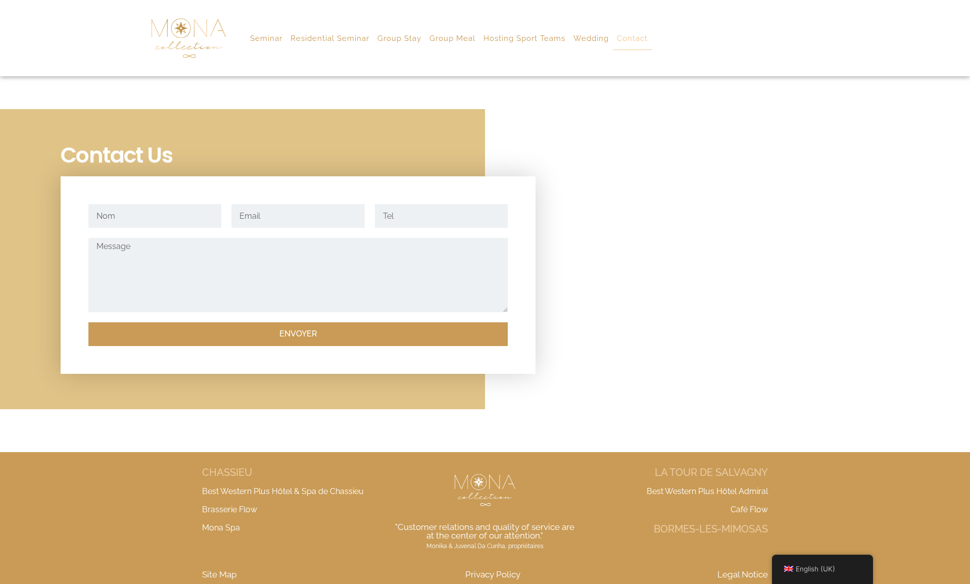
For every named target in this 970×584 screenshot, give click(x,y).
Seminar (266, 38)
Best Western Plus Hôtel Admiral (707, 491)
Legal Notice (742, 574)
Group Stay (399, 38)
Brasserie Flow (229, 509)
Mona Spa (221, 527)
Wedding (591, 38)
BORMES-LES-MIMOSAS (711, 529)
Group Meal (452, 38)
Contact (632, 38)
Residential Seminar (329, 38)
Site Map (219, 574)
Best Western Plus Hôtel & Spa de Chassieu (283, 491)
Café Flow (749, 509)
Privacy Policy (492, 574)
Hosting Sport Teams (524, 38)
